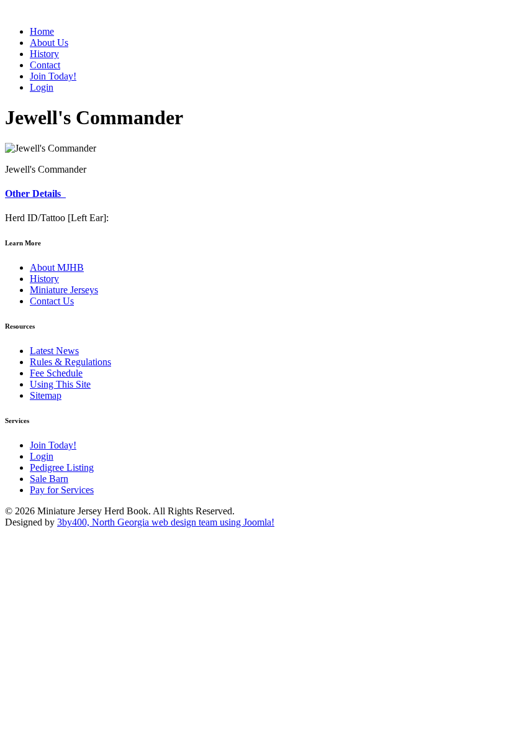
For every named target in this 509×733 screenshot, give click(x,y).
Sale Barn (49, 478)
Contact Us (52, 301)
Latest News (54, 350)
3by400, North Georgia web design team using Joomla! (165, 522)
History (44, 278)
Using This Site (60, 384)
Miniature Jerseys (64, 290)
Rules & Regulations (70, 362)
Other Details (35, 193)
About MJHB (57, 267)
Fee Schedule (56, 373)
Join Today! (53, 445)
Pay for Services (62, 490)
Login (41, 456)
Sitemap (45, 395)
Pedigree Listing (62, 467)
